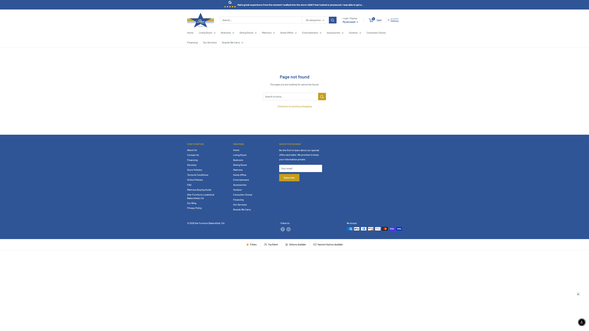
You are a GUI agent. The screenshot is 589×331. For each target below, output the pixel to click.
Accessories (333, 32)
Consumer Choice (376, 32)
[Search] (333, 20)
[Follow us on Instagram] (288, 229)
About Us (192, 149)
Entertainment (310, 32)
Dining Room (246, 32)
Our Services (210, 42)
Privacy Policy (194, 207)
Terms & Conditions (197, 174)
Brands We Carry (231, 42)
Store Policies (194, 169)
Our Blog (191, 203)
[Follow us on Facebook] (283, 229)
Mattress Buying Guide (199, 189)
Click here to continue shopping (294, 106)
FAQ (189, 184)
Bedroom (226, 32)
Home (190, 32)
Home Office (286, 32)
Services (191, 164)
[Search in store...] (322, 96)
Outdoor (353, 32)
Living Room (205, 32)
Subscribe (289, 177)
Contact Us (193, 154)
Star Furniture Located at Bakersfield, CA (200, 196)
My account (349, 21)
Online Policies (195, 179)
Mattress (266, 32)
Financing (192, 42)
